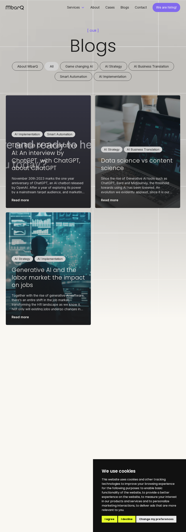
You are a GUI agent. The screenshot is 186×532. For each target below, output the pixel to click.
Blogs (124, 7)
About (95, 7)
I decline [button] (127, 519)
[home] (15, 7)
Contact (141, 7)
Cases (110, 7)
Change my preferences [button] (156, 519)
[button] (75, 7)
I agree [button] (109, 519)
